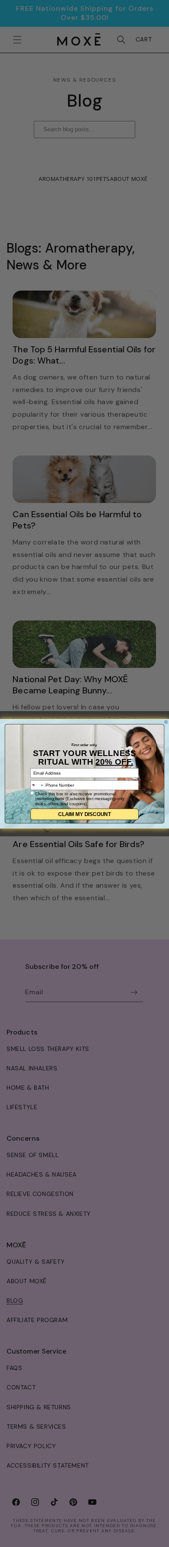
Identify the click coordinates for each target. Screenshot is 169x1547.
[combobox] (37, 784)
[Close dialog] (166, 722)
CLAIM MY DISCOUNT (84, 814)
